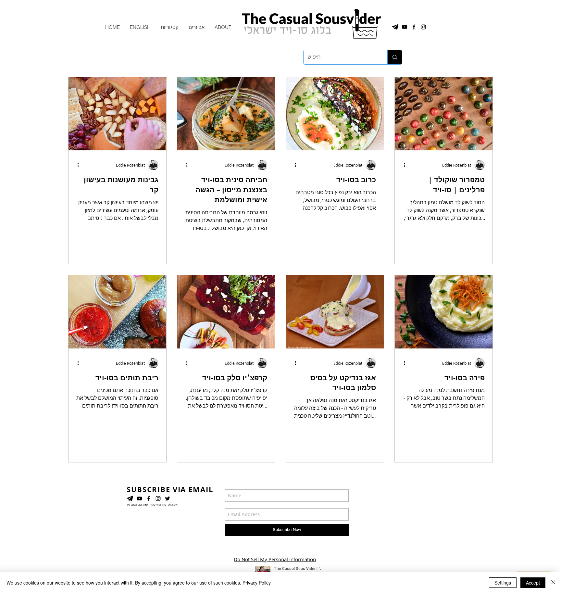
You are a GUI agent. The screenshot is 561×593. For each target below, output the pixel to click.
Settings (502, 582)
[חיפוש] (394, 57)
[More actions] (80, 165)
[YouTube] (139, 498)
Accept (533, 582)
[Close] (553, 582)
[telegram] (395, 27)
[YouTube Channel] (404, 27)
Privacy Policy (257, 582)
